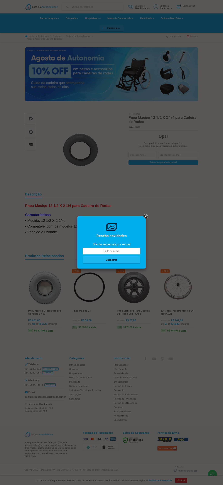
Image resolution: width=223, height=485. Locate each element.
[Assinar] (111, 259)
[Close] (145, 216)
